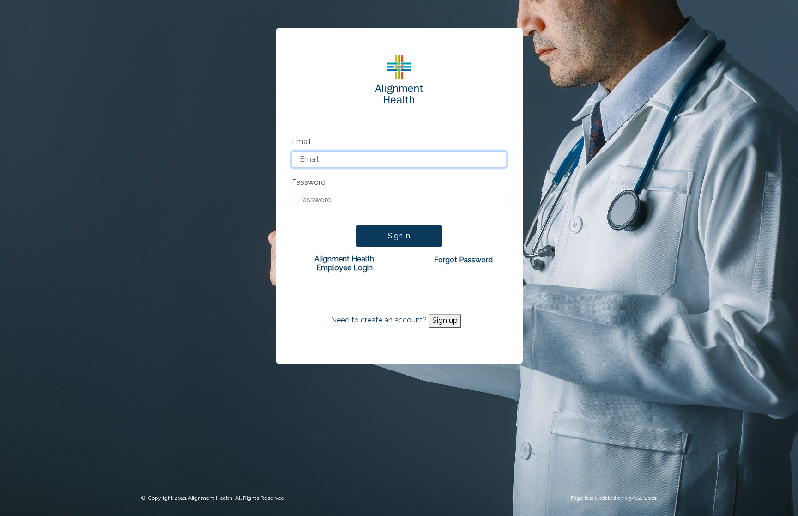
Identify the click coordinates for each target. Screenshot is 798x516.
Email (301, 141)
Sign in (399, 235)
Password (309, 182)
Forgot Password (463, 259)
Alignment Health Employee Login (344, 263)
